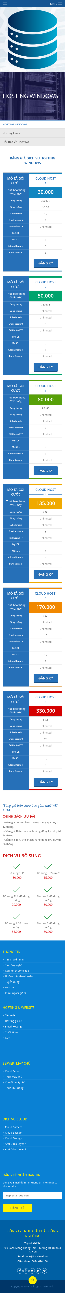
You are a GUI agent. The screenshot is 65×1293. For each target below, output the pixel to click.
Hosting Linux (11, 133)
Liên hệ (9, 987)
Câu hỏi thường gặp (17, 970)
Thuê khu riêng (14, 1088)
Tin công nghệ (13, 965)
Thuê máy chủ (13, 1076)
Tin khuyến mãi (14, 959)
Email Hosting (13, 1026)
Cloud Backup (13, 1132)
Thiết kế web (12, 1032)
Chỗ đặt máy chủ (15, 1082)
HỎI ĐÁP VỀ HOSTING (16, 142)
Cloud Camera (13, 1127)
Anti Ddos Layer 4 (15, 1143)
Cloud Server (13, 1071)
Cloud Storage (13, 1138)
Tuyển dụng (12, 982)
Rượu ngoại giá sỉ (15, 993)
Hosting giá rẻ (13, 1021)
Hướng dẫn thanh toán (19, 976)
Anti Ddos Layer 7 (15, 1149)
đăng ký (45, 263)
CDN (7, 1037)
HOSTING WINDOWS (15, 124)
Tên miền (10, 1015)
